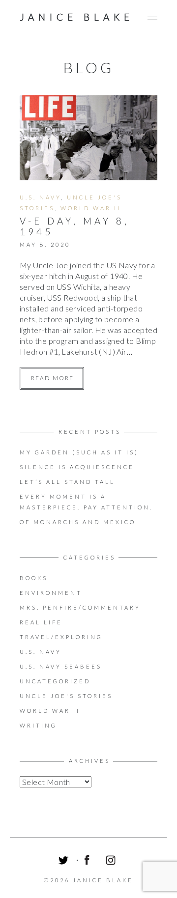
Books (34, 578)
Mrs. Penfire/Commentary (80, 607)
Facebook (88, 861)
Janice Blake (77, 17)
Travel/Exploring (61, 637)
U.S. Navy (40, 197)
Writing (38, 725)
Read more (52, 378)
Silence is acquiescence (77, 467)
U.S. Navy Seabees (61, 666)
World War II (90, 208)
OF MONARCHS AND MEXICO (78, 522)
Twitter (65, 861)
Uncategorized (55, 681)
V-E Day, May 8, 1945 (74, 226)
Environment (51, 592)
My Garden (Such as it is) (79, 452)
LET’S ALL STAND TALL (67, 481)
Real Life (41, 622)
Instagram (112, 861)
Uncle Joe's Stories (66, 696)
